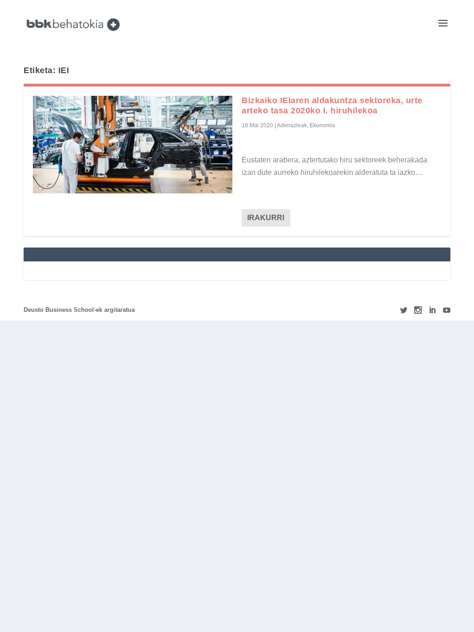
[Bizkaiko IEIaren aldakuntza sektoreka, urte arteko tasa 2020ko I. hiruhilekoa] (132, 144)
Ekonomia (322, 125)
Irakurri (265, 218)
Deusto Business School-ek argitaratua (79, 309)
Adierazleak (292, 125)
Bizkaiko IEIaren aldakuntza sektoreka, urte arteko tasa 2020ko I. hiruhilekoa (332, 105)
